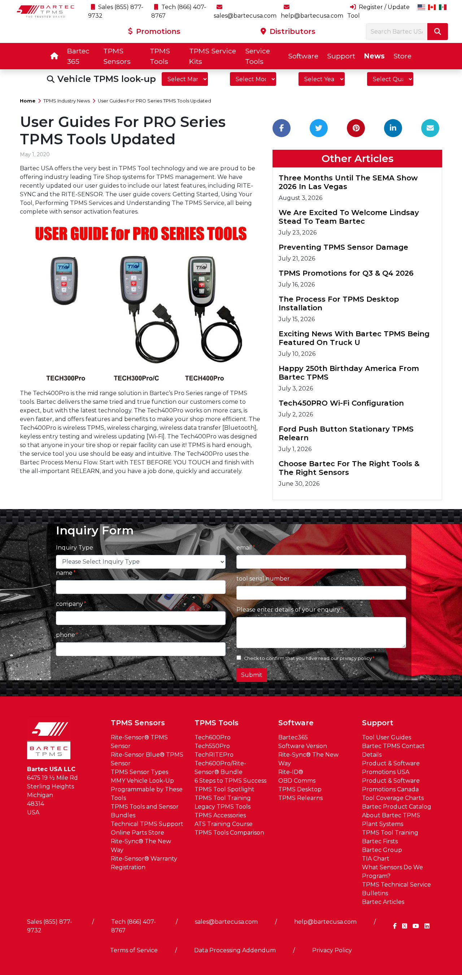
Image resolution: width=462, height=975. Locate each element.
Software (303, 56)
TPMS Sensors (117, 56)
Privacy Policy (332, 950)
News (374, 56)
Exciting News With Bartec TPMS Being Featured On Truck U (354, 338)
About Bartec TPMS (391, 815)
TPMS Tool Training (223, 798)
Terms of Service (134, 950)
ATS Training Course (224, 824)
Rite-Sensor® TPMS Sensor (139, 741)
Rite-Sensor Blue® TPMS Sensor (147, 759)
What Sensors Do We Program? (392, 871)
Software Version (302, 746)
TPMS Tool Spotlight (224, 789)
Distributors (291, 31)
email (244, 547)
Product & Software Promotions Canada (391, 785)
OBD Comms (296, 780)
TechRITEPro (214, 754)
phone (65, 634)
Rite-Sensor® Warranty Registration (144, 863)
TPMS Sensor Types (139, 772)
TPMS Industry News (66, 101)
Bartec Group (382, 850)
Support (341, 56)
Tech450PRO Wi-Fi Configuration (341, 403)
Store (402, 56)
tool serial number (263, 578)
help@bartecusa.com (325, 921)
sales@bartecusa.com (226, 921)
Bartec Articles (383, 902)
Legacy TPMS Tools (222, 806)
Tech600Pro (213, 737)
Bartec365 (293, 737)
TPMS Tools (160, 56)
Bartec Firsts (380, 841)
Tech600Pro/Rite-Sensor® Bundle (220, 767)
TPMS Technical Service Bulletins (396, 889)
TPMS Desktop (300, 789)
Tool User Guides (386, 737)
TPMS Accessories (220, 815)
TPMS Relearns (300, 798)
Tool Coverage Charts (393, 798)
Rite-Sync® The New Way (141, 845)
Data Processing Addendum (235, 950)
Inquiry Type (74, 547)
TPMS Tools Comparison (229, 832)
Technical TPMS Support (147, 824)
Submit (251, 675)
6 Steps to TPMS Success (230, 780)
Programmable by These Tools (147, 793)
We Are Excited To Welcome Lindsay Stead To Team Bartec (349, 217)
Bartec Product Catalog (396, 806)
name (64, 572)
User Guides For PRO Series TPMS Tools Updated (154, 101)
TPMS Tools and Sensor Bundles (145, 811)
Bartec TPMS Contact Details (393, 750)
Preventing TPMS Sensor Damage (343, 247)
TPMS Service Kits (212, 56)
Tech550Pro (212, 746)
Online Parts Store (137, 832)
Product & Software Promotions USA (391, 767)
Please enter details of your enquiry (288, 609)
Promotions (157, 31)
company (69, 603)
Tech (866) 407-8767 (133, 926)
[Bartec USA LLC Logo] (45, 11)
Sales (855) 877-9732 (49, 926)
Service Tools (257, 56)
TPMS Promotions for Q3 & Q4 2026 (346, 273)
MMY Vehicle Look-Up (142, 780)
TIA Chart (375, 858)
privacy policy (356, 658)
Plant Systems (382, 824)
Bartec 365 (78, 56)
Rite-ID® (290, 772)
